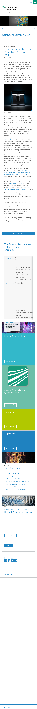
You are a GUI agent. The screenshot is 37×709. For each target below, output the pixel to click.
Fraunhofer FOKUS (15, 183)
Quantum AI (10, 487)
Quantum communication (13, 481)
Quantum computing (12, 478)
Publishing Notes (8, 572)
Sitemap (6, 571)
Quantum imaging (11, 484)
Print (8, 545)
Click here (10, 405)
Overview (9, 476)
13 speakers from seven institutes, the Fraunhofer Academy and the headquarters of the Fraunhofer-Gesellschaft (17, 172)
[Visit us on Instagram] (15, 560)
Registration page (17, 233)
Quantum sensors (11, 489)
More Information (11, 361)
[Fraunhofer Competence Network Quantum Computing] (18, 501)
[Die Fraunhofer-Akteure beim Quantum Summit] (18, 376)
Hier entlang (10, 535)
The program (10, 426)
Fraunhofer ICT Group (7, 12)
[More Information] (18, 328)
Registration (10, 448)
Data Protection (8, 574)
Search (31, 2)
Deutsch (24, 1)
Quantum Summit (9, 140)
